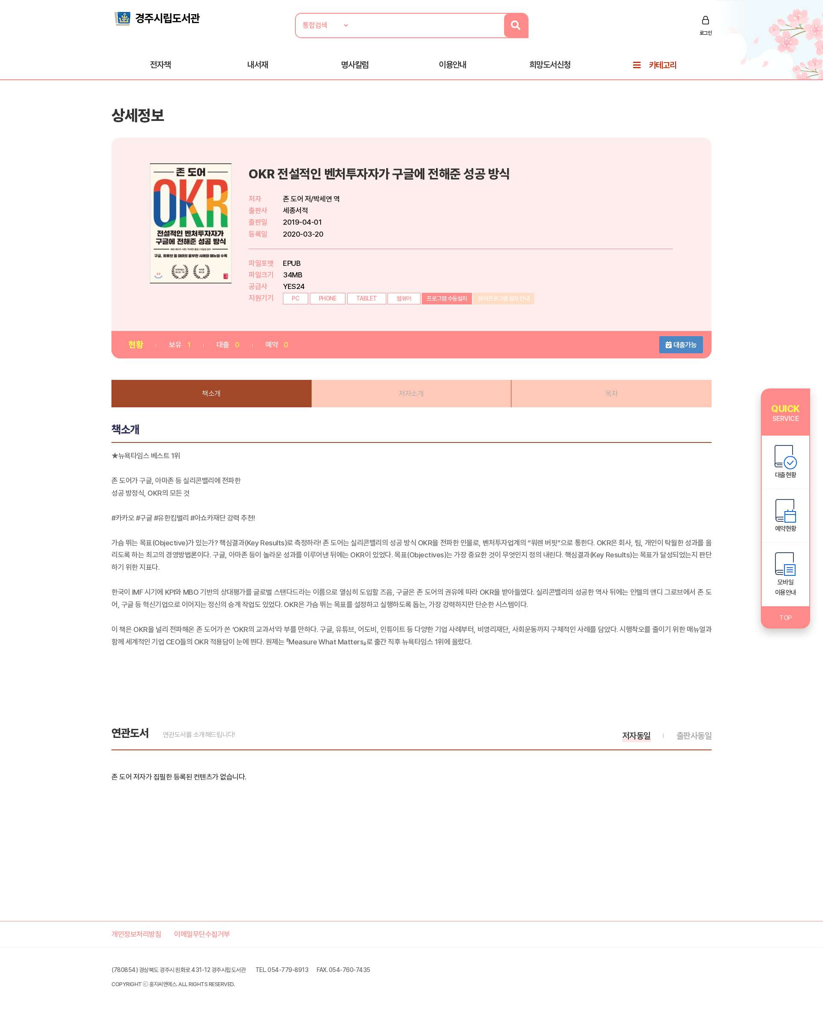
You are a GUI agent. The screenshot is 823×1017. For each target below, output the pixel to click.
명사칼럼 (355, 65)
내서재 (257, 65)
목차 (611, 393)
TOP (785, 618)
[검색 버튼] (516, 25)
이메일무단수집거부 (202, 934)
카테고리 (662, 65)
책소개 (211, 393)
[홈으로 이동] (156, 18)
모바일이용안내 (785, 587)
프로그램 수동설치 (447, 298)
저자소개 (411, 393)
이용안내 (452, 65)
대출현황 (785, 475)
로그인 (706, 33)
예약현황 (785, 529)
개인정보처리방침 (136, 934)
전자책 (160, 65)
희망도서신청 (550, 65)
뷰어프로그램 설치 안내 (503, 298)
